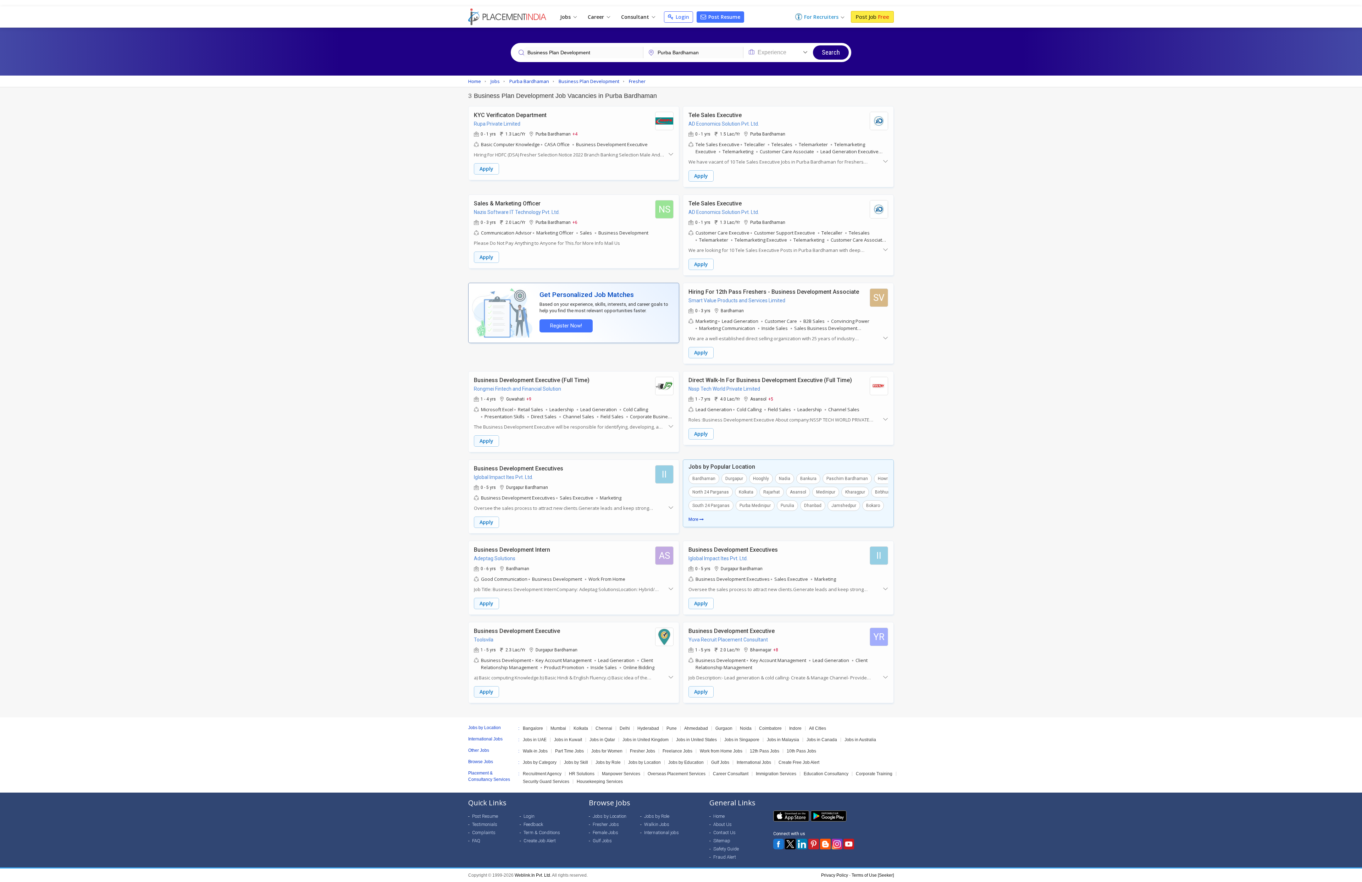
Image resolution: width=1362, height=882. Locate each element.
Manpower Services (621, 774)
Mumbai (558, 728)
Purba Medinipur (755, 505)
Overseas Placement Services (676, 774)
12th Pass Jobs (764, 751)
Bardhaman (703, 478)
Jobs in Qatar (602, 740)
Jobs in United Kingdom (645, 740)
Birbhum (883, 492)
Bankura (808, 478)
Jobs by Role (608, 762)
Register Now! (566, 326)
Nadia (784, 478)
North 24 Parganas (710, 492)
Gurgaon (723, 728)
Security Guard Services (546, 781)
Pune (671, 728)
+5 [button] (770, 399)
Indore (795, 728)
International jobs (661, 832)
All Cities (817, 728)
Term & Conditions (542, 832)
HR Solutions (581, 774)
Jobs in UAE (535, 740)
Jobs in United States (696, 740)
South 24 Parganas (711, 505)
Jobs (566, 16)
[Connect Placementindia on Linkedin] (802, 844)
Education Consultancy (826, 774)
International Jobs (754, 762)
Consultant (635, 16)
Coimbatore (770, 728)
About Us (722, 824)
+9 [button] (528, 399)
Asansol (798, 492)
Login (681, 16)
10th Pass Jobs (801, 751)
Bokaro (873, 505)
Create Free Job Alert (799, 762)
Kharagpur (855, 492)
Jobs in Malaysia (783, 740)
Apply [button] (486, 168)
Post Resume (723, 16)
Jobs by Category (540, 762)
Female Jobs (605, 832)
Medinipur (825, 492)
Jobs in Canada (822, 740)
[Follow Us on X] (790, 844)
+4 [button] (574, 134)
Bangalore (533, 728)
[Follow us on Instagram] (837, 844)
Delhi (625, 728)
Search (831, 52)
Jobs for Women (606, 751)
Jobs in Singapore (741, 740)
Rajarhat (771, 492)
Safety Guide (726, 848)
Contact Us (724, 832)
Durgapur (734, 478)
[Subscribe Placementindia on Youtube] (848, 844)
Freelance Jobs (677, 751)
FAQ (476, 840)
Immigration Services (776, 774)
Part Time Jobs (569, 751)
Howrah (885, 478)
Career (596, 16)
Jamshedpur (843, 505)
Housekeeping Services (600, 781)
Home (719, 816)
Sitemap (721, 840)
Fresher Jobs (642, 751)
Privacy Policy (834, 875)
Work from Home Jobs (721, 751)
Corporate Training (874, 774)
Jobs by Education (686, 762)
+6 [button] (574, 222)
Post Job (872, 16)
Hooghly (761, 478)
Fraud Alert (724, 857)
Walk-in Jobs (535, 751)
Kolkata (746, 492)
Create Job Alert (540, 840)
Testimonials (484, 824)
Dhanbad (812, 505)
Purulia (787, 505)
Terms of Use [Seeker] (873, 875)
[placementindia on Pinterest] (813, 844)
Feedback (533, 824)
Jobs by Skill (576, 762)
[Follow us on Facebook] (778, 844)
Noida (746, 728)
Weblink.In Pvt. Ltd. (533, 875)
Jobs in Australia (860, 740)
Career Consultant (730, 774)
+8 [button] (775, 649)
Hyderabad (648, 728)
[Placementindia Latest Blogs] (825, 844)
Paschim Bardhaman (847, 478)
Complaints (483, 832)
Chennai (604, 728)
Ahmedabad (696, 728)
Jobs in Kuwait (568, 740)
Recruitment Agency (542, 774)
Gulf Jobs (720, 762)
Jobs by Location (644, 762)
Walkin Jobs (656, 824)
